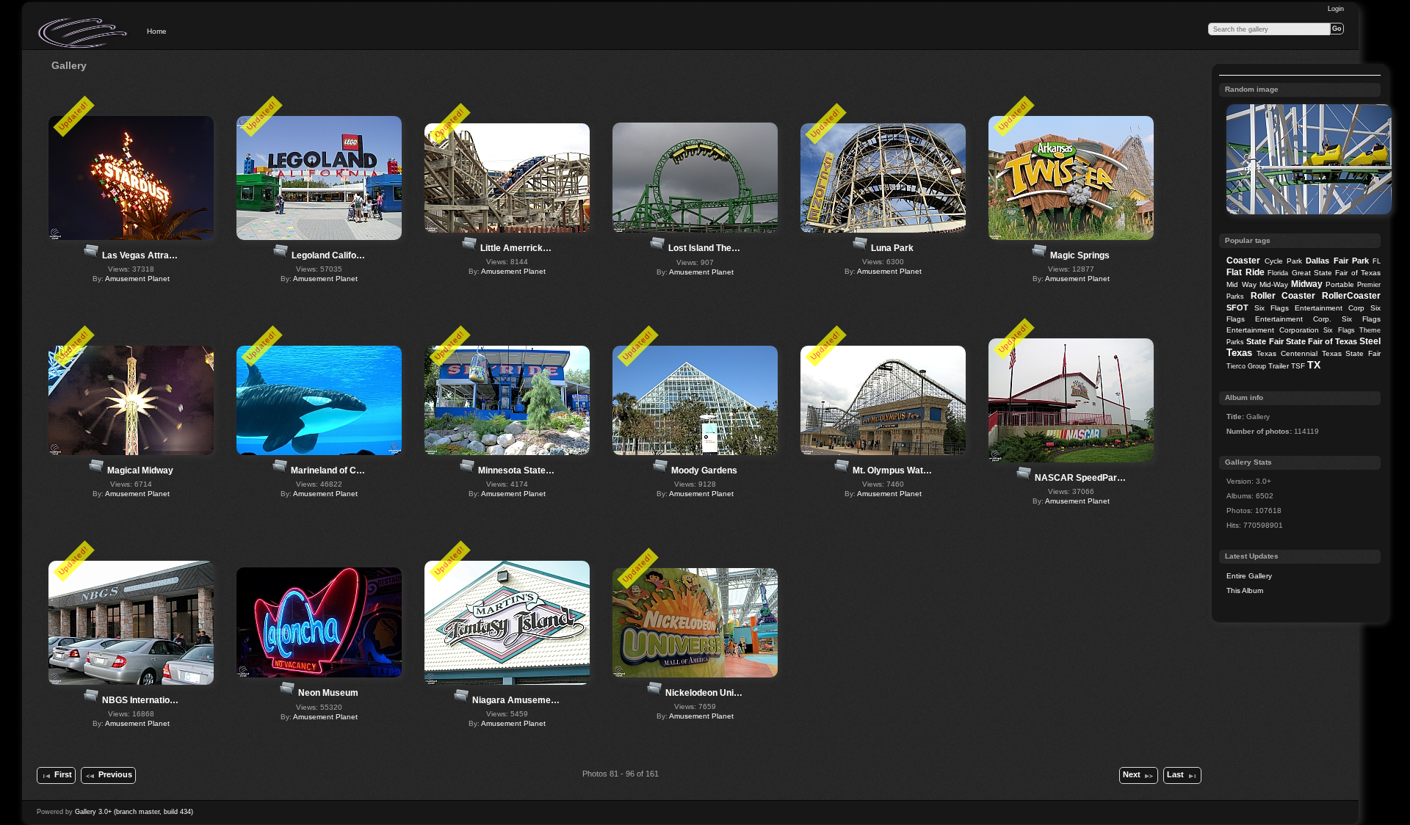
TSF (1298, 366)
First (63, 774)
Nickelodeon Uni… (703, 693)
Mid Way (1241, 284)
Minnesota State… (516, 470)
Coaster (1243, 260)
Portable (1340, 284)
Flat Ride (1245, 272)
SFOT (1237, 307)
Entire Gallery (1249, 576)
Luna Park (892, 248)
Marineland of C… (328, 470)
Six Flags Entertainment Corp (1309, 308)
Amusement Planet (137, 279)
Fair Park (1351, 260)
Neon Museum (328, 693)
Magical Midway (140, 470)
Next (1131, 774)
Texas (1239, 352)
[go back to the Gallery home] (84, 33)
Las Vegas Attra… (140, 255)
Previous (115, 774)
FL (1377, 261)
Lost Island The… (704, 248)
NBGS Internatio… (140, 700)
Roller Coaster (1283, 296)
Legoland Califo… (328, 255)
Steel (1370, 341)
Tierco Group (1246, 366)
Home (157, 31)
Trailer (1278, 366)
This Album (1244, 590)
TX (1313, 365)
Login (1336, 8)
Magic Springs (1080, 255)
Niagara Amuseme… (516, 700)
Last (1175, 774)
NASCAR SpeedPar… (1080, 478)
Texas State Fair (1351, 353)
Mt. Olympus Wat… (892, 470)
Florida (1278, 273)
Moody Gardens (704, 470)
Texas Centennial (1287, 353)
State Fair (1264, 341)
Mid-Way (1273, 284)
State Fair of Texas (1321, 341)
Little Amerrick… (516, 248)
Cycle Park (1283, 261)
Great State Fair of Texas (1336, 273)
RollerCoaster (1351, 296)
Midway (1307, 284)
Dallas (1317, 260)
